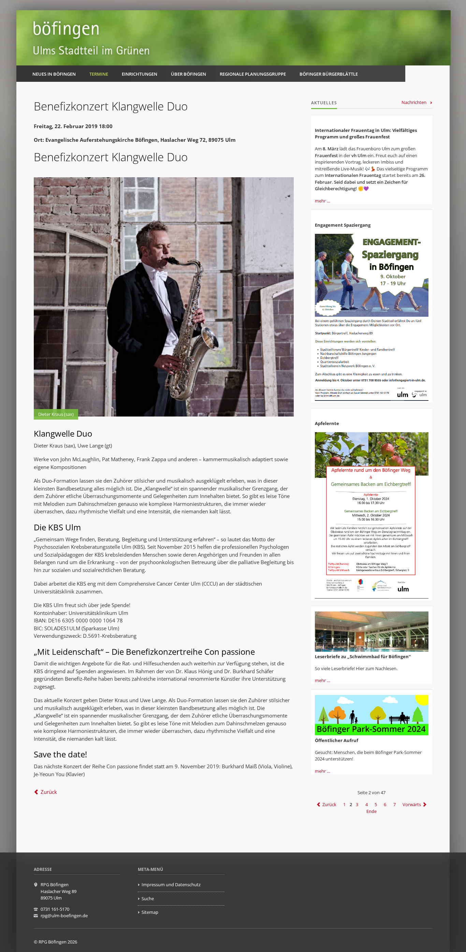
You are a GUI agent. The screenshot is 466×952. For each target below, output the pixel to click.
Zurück (49, 791)
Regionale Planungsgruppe (253, 74)
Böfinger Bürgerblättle (329, 74)
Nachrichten (414, 102)
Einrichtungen (139, 74)
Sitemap (150, 912)
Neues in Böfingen (54, 74)
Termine (98, 74)
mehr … (322, 201)
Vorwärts (412, 804)
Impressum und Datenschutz (171, 884)
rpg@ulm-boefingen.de (64, 915)
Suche (148, 898)
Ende (371, 811)
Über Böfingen (188, 74)
